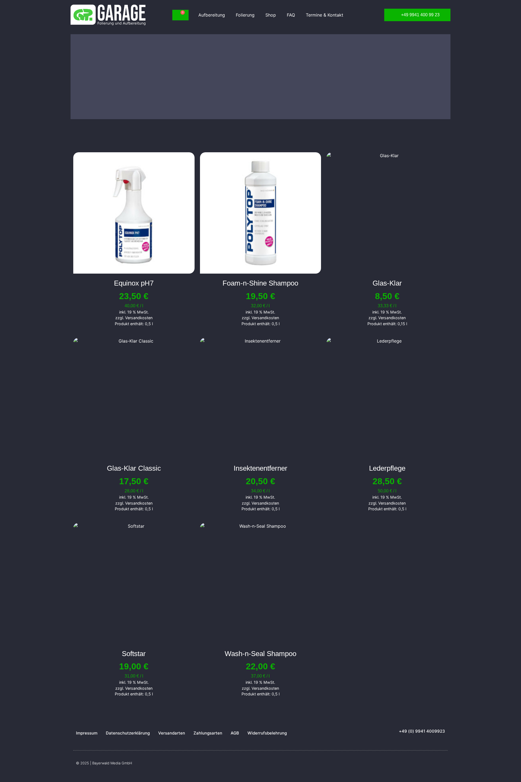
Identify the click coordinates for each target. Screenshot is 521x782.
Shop (270, 15)
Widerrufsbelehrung (267, 733)
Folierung (245, 15)
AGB (235, 733)
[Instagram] (442, 765)
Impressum (86, 733)
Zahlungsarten (207, 733)
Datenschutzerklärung (128, 733)
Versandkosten (139, 317)
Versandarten (171, 733)
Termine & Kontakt (324, 15)
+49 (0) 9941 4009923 (422, 731)
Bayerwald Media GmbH (112, 763)
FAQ (291, 15)
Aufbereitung (211, 15)
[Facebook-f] (431, 765)
